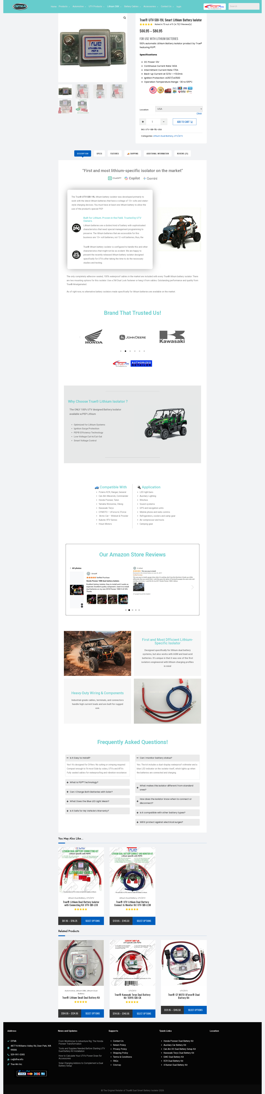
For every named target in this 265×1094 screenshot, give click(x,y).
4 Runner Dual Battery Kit (175, 1065)
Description (82, 153)
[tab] (82, 153)
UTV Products (95, 6)
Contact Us (166, 6)
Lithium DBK (113, 6)
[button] (124, 17)
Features (114, 153)
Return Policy (119, 1045)
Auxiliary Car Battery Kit (175, 1045)
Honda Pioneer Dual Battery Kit (178, 1041)
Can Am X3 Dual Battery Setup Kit (180, 1049)
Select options (92, 921)
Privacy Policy (120, 1049)
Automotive (78, 6)
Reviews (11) (182, 153)
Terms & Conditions (122, 1057)
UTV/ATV (178, 136)
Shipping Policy (120, 1053)
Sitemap (117, 1065)
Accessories (150, 6)
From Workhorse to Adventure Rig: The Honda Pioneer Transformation (81, 1042)
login (179, 6)
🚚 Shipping (132, 153)
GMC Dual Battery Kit (174, 1057)
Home (54, 6)
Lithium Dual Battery (163, 136)
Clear (199, 113)
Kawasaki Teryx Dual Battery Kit (179, 1053)
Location (144, 109)
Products (63, 6)
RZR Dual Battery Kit (173, 1061)
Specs (99, 153)
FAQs (115, 1061)
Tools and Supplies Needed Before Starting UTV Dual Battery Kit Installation (82, 1049)
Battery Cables (131, 6)
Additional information (158, 153)
